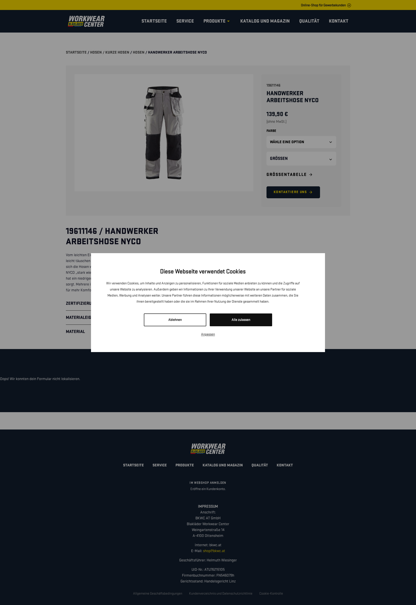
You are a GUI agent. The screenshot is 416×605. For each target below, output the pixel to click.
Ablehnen (175, 320)
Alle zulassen (241, 320)
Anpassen (208, 334)
